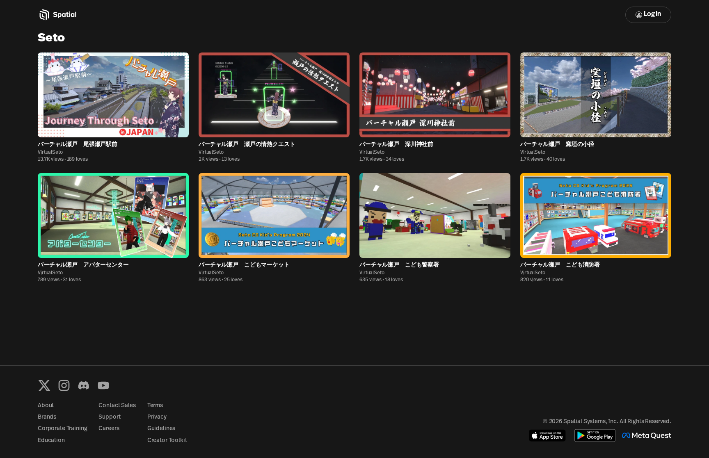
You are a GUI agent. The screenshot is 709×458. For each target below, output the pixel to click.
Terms (155, 406)
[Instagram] (64, 385)
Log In (652, 14)
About (46, 406)
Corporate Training (62, 429)
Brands (47, 417)
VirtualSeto (50, 152)
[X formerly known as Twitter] (44, 385)
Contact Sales (116, 406)
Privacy (157, 417)
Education (51, 440)
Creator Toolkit (167, 440)
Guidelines (161, 429)
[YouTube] (103, 385)
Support (109, 417)
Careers (108, 429)
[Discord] (83, 385)
